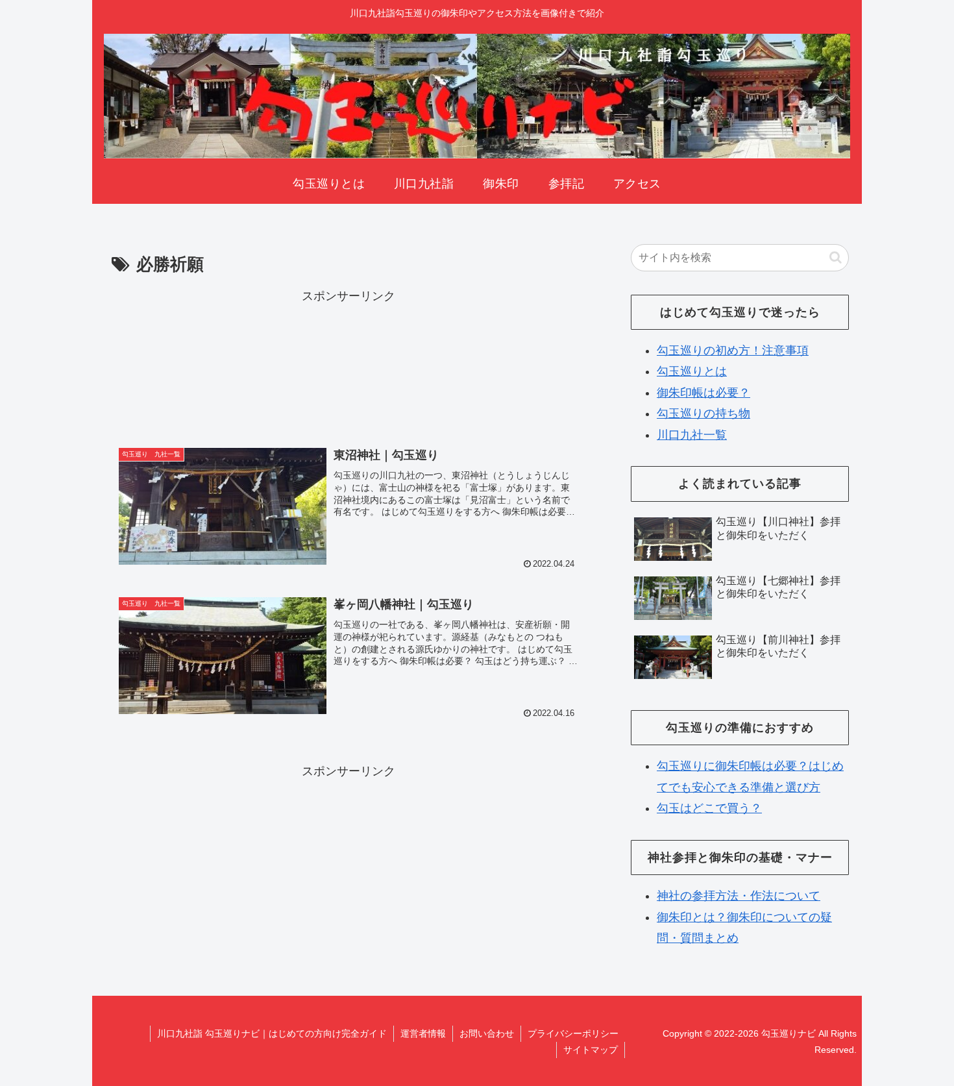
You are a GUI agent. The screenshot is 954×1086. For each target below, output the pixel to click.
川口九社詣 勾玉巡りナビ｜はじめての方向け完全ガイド (272, 1033)
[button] (835, 257)
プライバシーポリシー (573, 1033)
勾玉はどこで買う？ (709, 808)
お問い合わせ (486, 1033)
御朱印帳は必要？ (703, 392)
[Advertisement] (348, 362)
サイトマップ (590, 1049)
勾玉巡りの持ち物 (703, 413)
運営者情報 (423, 1033)
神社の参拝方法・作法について (738, 895)
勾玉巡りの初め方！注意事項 (733, 350)
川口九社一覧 (692, 434)
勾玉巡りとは (692, 371)
